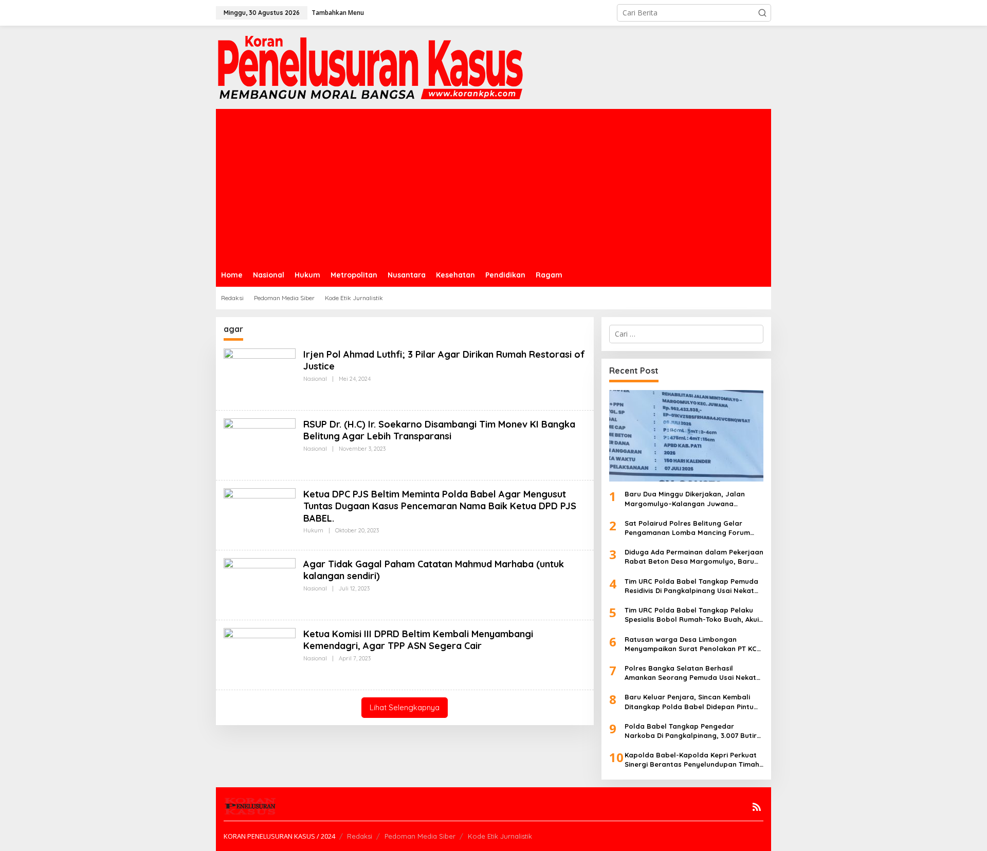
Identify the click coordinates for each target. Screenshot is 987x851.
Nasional (315, 378)
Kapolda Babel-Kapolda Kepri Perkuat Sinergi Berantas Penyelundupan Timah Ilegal (692, 760)
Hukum (313, 530)
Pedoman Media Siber (420, 836)
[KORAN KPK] (370, 66)
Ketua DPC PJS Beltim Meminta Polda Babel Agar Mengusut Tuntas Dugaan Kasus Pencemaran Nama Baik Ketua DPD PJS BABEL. (439, 506)
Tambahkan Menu (338, 12)
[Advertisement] (493, 186)
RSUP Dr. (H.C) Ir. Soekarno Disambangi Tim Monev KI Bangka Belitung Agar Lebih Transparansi (439, 430)
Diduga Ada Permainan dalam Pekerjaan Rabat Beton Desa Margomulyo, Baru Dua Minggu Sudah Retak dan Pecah (694, 557)
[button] (762, 13)
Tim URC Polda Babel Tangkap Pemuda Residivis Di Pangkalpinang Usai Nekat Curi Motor (691, 586)
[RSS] (756, 806)
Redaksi (359, 836)
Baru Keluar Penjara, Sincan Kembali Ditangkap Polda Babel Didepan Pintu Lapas (689, 702)
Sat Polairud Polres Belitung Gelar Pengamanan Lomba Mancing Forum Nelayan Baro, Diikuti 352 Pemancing (687, 528)
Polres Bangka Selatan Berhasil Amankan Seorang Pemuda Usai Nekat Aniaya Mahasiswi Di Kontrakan (690, 673)
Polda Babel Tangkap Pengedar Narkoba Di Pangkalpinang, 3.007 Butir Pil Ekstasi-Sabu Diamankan (691, 731)
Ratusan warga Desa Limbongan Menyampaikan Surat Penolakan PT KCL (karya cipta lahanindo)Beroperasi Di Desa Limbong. (692, 644)
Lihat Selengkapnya (405, 707)
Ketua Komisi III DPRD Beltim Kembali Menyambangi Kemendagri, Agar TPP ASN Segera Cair (418, 640)
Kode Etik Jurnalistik (500, 836)
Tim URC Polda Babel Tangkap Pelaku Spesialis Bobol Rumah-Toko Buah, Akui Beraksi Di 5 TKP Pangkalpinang (692, 615)
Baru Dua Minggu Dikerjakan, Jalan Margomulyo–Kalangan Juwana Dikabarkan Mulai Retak (685, 499)
